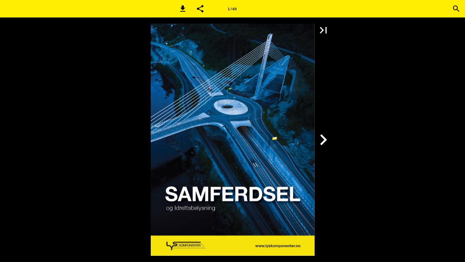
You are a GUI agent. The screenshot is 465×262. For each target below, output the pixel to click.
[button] (182, 8)
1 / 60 (232, 9)
